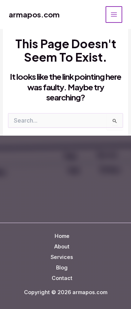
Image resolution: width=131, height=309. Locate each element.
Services (62, 257)
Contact (62, 278)
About (62, 246)
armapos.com (34, 14)
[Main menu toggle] (114, 14)
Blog (62, 267)
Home (62, 236)
